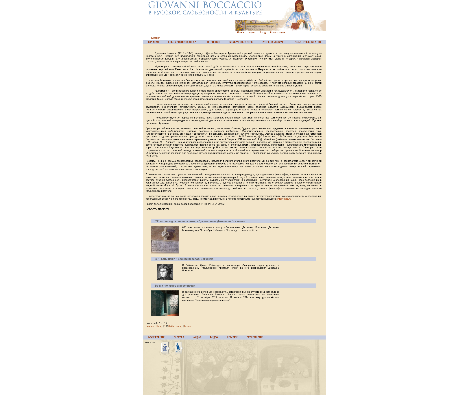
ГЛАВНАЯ (153, 42)
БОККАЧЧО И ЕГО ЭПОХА (182, 42)
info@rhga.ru (284, 198)
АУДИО (197, 337)
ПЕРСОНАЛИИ (255, 337)
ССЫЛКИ (232, 337)
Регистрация (277, 32)
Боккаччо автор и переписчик (175, 285)
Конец (187, 326)
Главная (155, 37)
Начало (150, 326)
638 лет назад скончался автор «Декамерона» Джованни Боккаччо (200, 221)
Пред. (159, 326)
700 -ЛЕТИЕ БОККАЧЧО (308, 42)
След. (179, 326)
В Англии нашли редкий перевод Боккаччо (184, 258)
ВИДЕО (214, 337)
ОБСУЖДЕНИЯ (156, 337)
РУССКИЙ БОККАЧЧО (274, 42)
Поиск (240, 32)
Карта (252, 32)
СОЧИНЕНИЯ (213, 42)
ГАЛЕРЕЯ (179, 337)
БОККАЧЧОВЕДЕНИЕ (241, 42)
